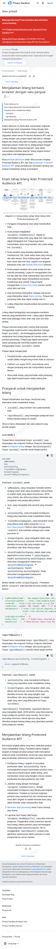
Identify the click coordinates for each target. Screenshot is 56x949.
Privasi (17, 937)
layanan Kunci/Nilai (29, 285)
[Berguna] (30, 76)
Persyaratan (7, 937)
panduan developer (15, 159)
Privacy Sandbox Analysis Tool (14, 922)
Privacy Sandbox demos (12, 926)
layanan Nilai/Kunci (34, 264)
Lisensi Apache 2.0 (38, 869)
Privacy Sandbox (8, 71)
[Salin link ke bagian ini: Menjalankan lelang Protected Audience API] (24, 739)
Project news (7, 899)
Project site (6, 910)
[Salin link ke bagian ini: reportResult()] (24, 635)
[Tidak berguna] (34, 76)
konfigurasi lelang (16, 446)
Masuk (50, 3)
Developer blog (8, 895)
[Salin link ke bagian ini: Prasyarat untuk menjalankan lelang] (13, 393)
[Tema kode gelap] (48, 455)
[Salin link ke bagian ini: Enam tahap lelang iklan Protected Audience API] (24, 183)
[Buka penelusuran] (37, 3)
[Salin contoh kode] (52, 455)
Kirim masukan (11, 81)
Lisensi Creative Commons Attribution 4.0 (27, 867)
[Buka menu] (4, 3)
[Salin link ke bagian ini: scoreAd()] (17, 435)
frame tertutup (35, 296)
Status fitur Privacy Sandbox (13, 39)
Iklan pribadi (9, 11)
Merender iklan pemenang (19, 807)
